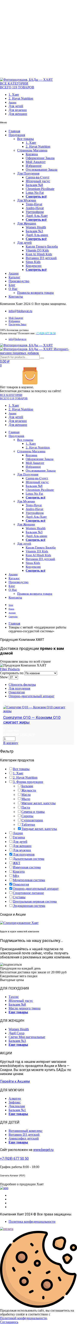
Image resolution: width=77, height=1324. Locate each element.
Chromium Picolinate (40, 189)
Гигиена (19, 837)
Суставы (19, 897)
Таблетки (28, 824)
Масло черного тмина (24, 1008)
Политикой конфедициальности (23, 1318)
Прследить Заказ (17, 324)
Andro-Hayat (35, 208)
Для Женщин (26, 223)
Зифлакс (15, 1102)
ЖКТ (16, 863)
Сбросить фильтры (22, 684)
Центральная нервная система (35, 901)
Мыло (25, 799)
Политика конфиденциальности (32, 1221)
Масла (26, 794)
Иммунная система (27, 867)
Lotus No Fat (35, 192)
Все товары (25, 139)
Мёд (16, 876)
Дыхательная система (28, 859)
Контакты (16, 296)
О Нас (13, 289)
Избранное (33, 166)
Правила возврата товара (35, 292)
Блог (12, 285)
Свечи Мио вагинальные (27, 1037)
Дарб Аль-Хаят (37, 216)
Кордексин (33, 266)
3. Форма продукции (28, 782)
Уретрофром (35, 212)
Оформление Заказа (40, 158)
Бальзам (27, 786)
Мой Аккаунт (36, 162)
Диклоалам (17, 1106)
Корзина (32, 154)
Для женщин (18, 114)
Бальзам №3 (34, 231)
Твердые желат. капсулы (39, 829)
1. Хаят (14, 94)
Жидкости (28, 790)
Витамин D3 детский (41, 258)
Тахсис (14, 997)
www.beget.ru (43, 1150)
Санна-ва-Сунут (37, 177)
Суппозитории (32, 820)
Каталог (14, 277)
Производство (19, 281)
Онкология (17, 692)
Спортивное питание (28, 893)
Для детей (16, 106)
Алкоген (15, 1098)
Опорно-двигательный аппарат (31, 696)
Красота (19, 871)
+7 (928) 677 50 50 (14, 1158)
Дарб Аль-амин (37, 235)
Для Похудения (28, 173)
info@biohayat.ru (20, 311)
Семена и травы (33, 812)
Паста (25, 807)
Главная (14, 131)
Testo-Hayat (34, 204)
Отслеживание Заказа (41, 169)
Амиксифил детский (24, 1138)
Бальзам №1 (17, 1110)
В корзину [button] (10, 743)
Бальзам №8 (34, 185)
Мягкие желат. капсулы (38, 803)
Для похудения (19, 688)
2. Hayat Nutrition (21, 98)
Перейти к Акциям (15, 1081)
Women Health (36, 227)
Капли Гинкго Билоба (42, 246)
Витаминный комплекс (26, 1131)
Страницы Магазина (32, 150)
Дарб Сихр (16, 1033)
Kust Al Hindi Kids (39, 254)
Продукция (17, 135)
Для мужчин (18, 110)
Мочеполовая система (29, 880)
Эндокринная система (29, 906)
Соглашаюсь (9, 1322)
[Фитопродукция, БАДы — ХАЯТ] (26, 79)
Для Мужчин (26, 200)
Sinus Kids (33, 262)
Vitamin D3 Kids (37, 250)
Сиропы (27, 816)
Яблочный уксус (38, 181)
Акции (12, 102)
